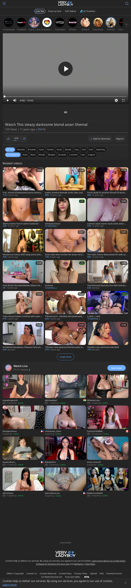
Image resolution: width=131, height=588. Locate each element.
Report (120, 138)
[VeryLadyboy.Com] (65, 3)
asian (41, 149)
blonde (68, 149)
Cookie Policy (65, 573)
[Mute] (15, 100)
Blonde (42, 154)
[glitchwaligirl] (65, 390)
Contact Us (32, 573)
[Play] (65, 69)
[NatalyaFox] (65, 452)
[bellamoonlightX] (107, 482)
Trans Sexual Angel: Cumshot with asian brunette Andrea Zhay (22, 316)
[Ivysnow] (65, 275)
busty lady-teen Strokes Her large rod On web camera (64, 255)
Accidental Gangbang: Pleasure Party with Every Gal (22, 347)
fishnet (50, 149)
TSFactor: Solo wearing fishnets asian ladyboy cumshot (65, 347)
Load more (65, 356)
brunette (32, 149)
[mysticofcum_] (23, 452)
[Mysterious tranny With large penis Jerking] (23, 244)
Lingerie (91, 154)
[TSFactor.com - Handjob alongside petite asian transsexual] (65, 306)
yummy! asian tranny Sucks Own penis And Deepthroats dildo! (107, 224)
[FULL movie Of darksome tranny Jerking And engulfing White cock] (23, 182)
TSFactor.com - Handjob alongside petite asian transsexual (64, 316)
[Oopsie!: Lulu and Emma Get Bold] (107, 336)
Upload (93, 573)
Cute (83, 154)
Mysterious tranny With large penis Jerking (22, 255)
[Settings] (116, 100)
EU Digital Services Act (51, 576)
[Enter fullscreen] (123, 100)
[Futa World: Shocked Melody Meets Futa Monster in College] (23, 275)
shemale (21, 149)
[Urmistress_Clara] (65, 420)
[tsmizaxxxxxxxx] (65, 213)
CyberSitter (90, 564)
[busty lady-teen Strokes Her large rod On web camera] (65, 244)
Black (33, 154)
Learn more (10, 585)
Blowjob (51, 154)
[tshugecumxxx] (23, 420)
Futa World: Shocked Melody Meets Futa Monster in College (22, 285)
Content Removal (48, 573)
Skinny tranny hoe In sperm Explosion (21, 224)
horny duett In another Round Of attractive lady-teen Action (106, 193)
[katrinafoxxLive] (65, 482)
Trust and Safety (72, 576)
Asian (25, 154)
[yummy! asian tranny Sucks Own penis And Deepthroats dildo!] (107, 213)
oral (84, 149)
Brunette (62, 154)
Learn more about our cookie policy (109, 560)
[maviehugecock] (23, 390)
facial (59, 149)
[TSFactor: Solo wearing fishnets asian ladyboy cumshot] (65, 336)
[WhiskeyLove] (107, 390)
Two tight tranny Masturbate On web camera (106, 255)
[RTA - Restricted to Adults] (87, 577)
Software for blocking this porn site (53, 564)
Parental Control (114, 573)
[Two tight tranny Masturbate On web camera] (107, 244)
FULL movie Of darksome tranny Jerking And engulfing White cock (22, 193)
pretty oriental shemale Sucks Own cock (64, 193)
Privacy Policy (80, 573)
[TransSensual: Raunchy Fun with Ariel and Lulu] (107, 275)
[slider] (65, 96)
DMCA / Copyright (15, 573)
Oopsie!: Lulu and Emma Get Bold (103, 347)
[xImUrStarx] (23, 482)
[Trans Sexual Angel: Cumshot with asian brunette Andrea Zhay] (23, 306)
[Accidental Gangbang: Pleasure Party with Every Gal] (23, 336)
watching (100, 149)
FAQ (102, 573)
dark (91, 149)
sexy (76, 149)
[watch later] (6, 171)
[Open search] (127, 3)
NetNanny (79, 564)
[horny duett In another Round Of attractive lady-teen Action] (107, 182)
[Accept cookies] (125, 583)
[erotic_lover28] (107, 452)
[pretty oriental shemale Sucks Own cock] (65, 182)
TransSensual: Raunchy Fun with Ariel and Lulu (107, 285)
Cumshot (73, 154)
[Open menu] (4, 3)
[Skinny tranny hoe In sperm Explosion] (23, 213)
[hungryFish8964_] (107, 420)
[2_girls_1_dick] (107, 306)
